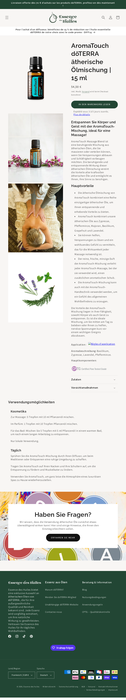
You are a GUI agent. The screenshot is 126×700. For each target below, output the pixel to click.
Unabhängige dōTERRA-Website (61, 604)
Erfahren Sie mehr (63, 537)
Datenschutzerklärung (68, 686)
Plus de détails (82, 114)
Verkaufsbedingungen (95, 690)
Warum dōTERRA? (54, 589)
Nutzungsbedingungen (94, 597)
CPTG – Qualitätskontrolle (96, 611)
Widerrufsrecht (49, 686)
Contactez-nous (53, 611)
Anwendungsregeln (92, 604)
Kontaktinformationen (108, 686)
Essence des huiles (31, 686)
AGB (83, 686)
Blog (84, 589)
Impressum (113, 690)
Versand (85, 91)
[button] (6, 17)
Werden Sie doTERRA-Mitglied (60, 597)
